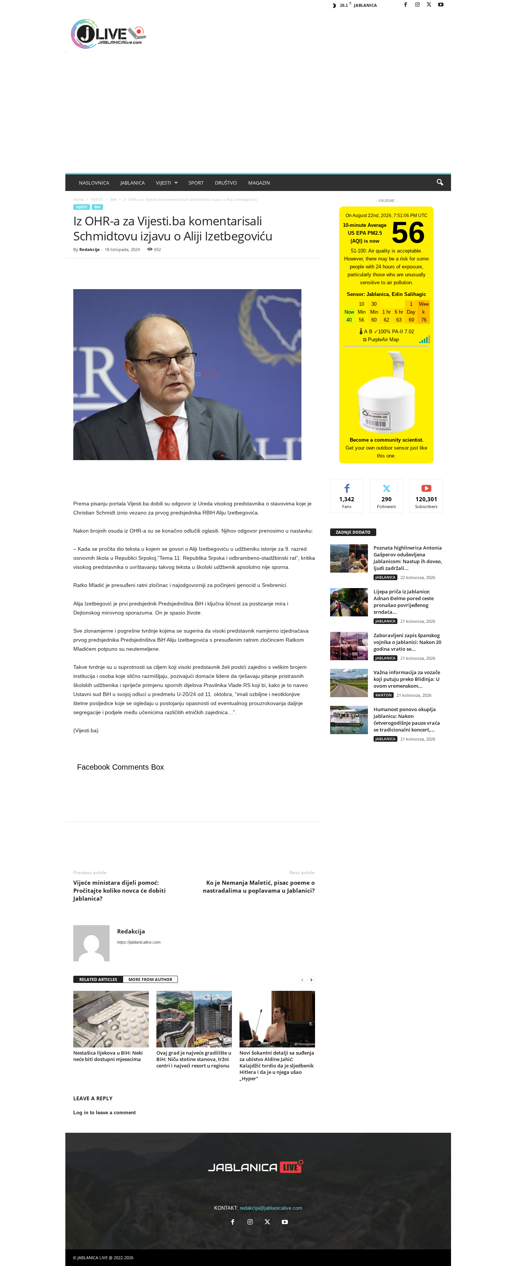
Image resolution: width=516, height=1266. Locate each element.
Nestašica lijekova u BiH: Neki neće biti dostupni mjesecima (108, 1056)
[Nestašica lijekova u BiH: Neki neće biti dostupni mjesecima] (111, 1019)
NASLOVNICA (94, 182)
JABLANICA (133, 182)
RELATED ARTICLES (98, 979)
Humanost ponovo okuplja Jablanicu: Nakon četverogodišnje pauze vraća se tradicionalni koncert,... (407, 719)
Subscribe (426, 485)
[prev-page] (302, 980)
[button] (439, 182)
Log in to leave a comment (104, 1112)
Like (347, 485)
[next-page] (311, 980)
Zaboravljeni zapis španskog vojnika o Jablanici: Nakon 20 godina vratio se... (407, 642)
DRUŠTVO (226, 182)
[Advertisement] (258, 116)
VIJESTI (163, 182)
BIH (113, 199)
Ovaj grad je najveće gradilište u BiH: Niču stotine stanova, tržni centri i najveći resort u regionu (193, 1059)
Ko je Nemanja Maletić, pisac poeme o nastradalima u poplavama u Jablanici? (259, 886)
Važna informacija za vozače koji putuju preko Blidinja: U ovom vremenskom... (407, 679)
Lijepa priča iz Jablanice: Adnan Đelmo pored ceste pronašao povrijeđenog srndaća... (404, 601)
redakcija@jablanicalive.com (271, 1208)
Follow (386, 485)
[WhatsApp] (133, 269)
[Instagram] (417, 5)
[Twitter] (98, 269)
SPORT (196, 182)
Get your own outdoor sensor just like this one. (386, 448)
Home (78, 199)
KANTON (383, 695)
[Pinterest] (115, 269)
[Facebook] (405, 5)
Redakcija (89, 249)
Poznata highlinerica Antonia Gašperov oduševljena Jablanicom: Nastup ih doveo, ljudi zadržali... (408, 557)
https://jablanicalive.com (139, 942)
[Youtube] (440, 5)
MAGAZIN (259, 182)
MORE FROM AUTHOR (150, 979)
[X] (429, 5)
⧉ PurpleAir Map (381, 339)
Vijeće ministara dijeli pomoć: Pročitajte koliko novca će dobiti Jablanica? (119, 890)
